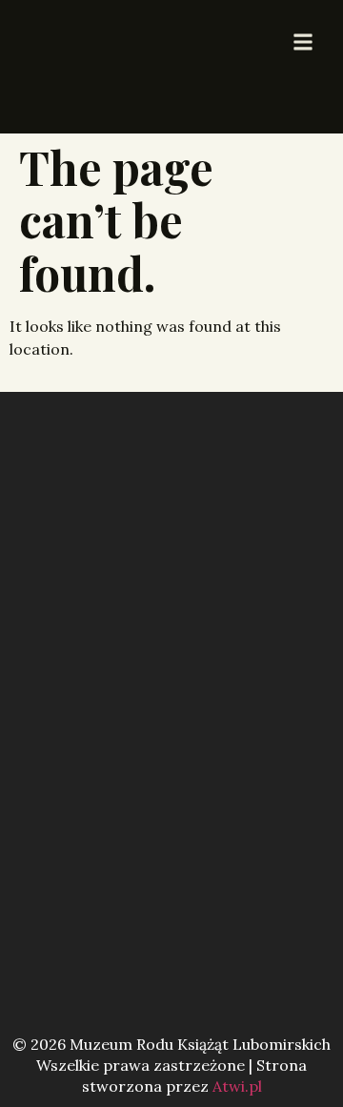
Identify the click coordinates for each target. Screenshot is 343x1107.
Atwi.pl (237, 1086)
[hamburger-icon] (302, 43)
